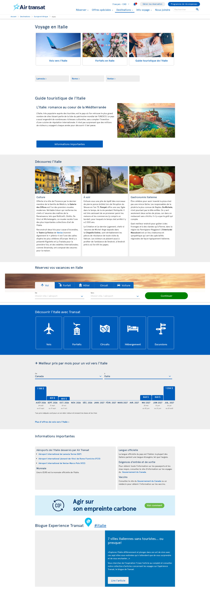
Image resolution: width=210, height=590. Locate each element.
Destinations (123, 10)
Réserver (81, 9)
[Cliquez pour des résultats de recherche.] (197, 9)
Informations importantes (70, 144)
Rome (75, 78)
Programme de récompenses (184, 4)
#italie (100, 525)
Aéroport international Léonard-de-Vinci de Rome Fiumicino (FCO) (69, 458)
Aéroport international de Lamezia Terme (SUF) (60, 454)
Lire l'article (118, 580)
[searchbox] (186, 9)
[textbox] (59, 295)
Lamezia (40, 78)
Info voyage (142, 9)
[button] (45, 285)
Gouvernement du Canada (134, 472)
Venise (110, 78)
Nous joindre (162, 9)
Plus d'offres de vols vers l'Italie (51, 421)
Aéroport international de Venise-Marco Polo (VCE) (62, 463)
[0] (75, 393)
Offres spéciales (101, 9)
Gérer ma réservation (152, 4)
